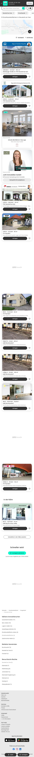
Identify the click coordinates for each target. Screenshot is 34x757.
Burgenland (23, 610)
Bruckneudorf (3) (6, 647)
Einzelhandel (21, 13)
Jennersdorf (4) (6, 671)
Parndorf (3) (5, 653)
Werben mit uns (5, 731)
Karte (11, 754)
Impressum (4, 698)
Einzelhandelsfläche (13, 610)
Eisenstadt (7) (5, 665)
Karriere (3, 697)
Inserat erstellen (5, 726)
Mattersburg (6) (6, 668)
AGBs (2, 715)
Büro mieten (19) (6, 623)
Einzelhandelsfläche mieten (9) (10, 632)
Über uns (3, 695)
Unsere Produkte (5, 724)
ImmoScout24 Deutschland (8, 709)
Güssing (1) (5, 681)
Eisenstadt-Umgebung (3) (8, 675)
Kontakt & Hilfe (5, 706)
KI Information (7, 719)
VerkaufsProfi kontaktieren (17, 180)
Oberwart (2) (5, 678)
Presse (3, 708)
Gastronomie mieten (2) (8, 638)
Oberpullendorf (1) (7, 684)
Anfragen (15, 76)
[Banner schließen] (1, 3)
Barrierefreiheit (5, 700)
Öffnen (29, 3)
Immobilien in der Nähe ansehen (17, 537)
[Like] (29, 76)
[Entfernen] (13, 13)
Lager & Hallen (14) (7, 626)
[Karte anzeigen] (17, 27)
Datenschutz (4, 717)
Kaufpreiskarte (5, 728)
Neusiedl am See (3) (7, 650)
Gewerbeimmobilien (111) (8, 619)
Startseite (4, 610)
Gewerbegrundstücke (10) (9, 629)
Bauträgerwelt (5, 730)
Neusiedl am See (7, 13)
